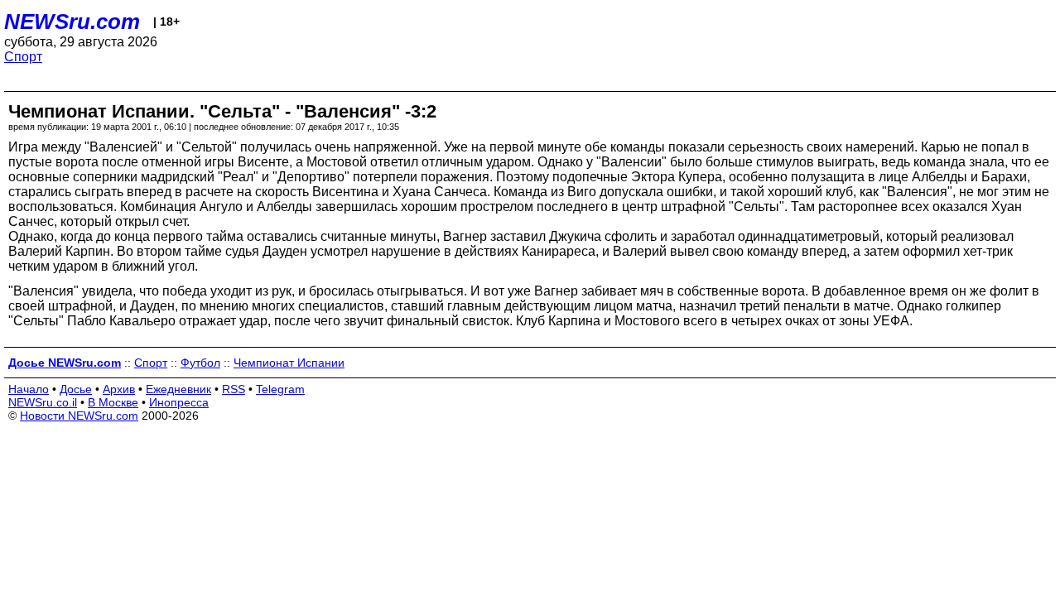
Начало (28, 389)
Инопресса (179, 402)
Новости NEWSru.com (79, 415)
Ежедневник (178, 389)
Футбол (200, 362)
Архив (119, 389)
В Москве (113, 402)
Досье (76, 389)
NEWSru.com (72, 21)
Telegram (280, 389)
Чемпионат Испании (289, 362)
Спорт (23, 57)
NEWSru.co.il (42, 402)
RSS (233, 389)
